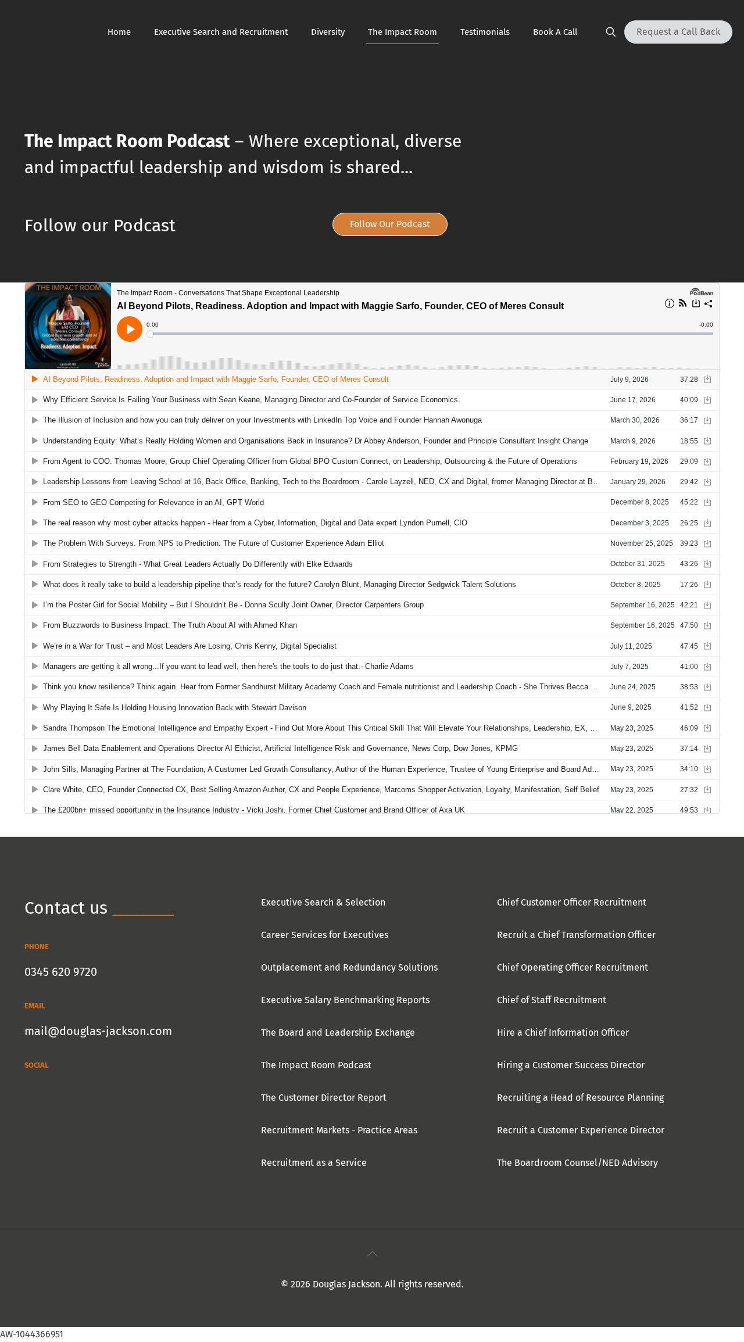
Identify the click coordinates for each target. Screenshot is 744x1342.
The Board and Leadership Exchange (338, 1032)
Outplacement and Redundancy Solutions (349, 967)
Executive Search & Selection (323, 902)
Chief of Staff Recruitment (551, 999)
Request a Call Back (678, 31)
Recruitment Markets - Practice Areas (339, 1130)
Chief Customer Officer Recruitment (571, 902)
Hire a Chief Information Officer (563, 1032)
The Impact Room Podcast (316, 1065)
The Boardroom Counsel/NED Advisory (577, 1162)
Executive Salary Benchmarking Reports (345, 999)
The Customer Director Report (324, 1097)
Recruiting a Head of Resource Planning (580, 1097)
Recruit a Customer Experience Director (580, 1130)
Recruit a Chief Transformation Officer (576, 934)
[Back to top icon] (372, 1253)
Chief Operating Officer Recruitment (572, 967)
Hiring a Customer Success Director (571, 1065)
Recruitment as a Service (314, 1162)
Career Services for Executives (324, 934)
